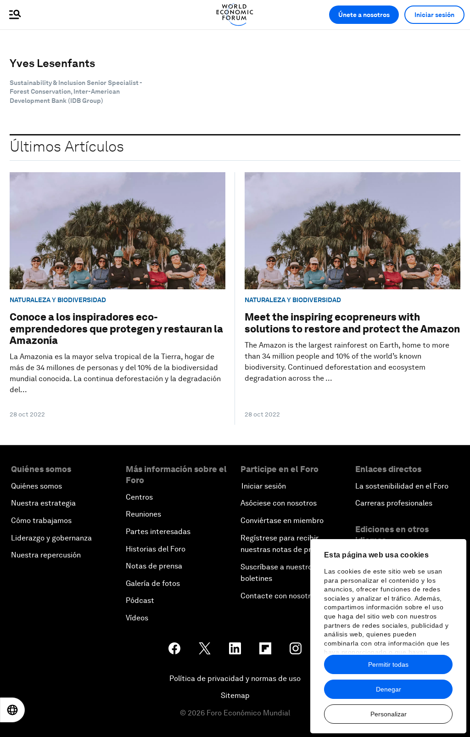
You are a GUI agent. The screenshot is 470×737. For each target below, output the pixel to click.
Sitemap (235, 695)
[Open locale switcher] (12, 710)
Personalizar (388, 714)
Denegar (388, 689)
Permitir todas (388, 664)
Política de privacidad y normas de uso (235, 678)
